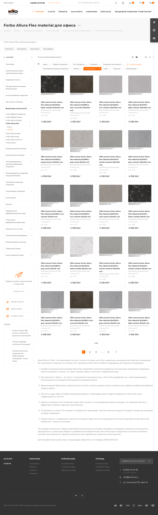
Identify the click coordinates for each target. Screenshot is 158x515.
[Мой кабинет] (123, 3)
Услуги (7, 464)
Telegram (76, 495)
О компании (34, 464)
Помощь (100, 459)
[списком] (149, 57)
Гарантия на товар (68, 470)
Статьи (7, 324)
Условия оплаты (67, 464)
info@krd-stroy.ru (130, 477)
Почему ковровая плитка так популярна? (21, 343)
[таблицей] (153, 57)
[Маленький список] (132, 57)
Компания (35, 459)
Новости (33, 467)
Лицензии (33, 473)
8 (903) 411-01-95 (37, 3)
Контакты (33, 470)
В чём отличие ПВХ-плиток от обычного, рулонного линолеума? (21, 333)
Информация (68, 459)
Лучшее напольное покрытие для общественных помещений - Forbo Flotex (20, 356)
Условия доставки (68, 467)
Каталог (8, 459)
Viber (82, 495)
